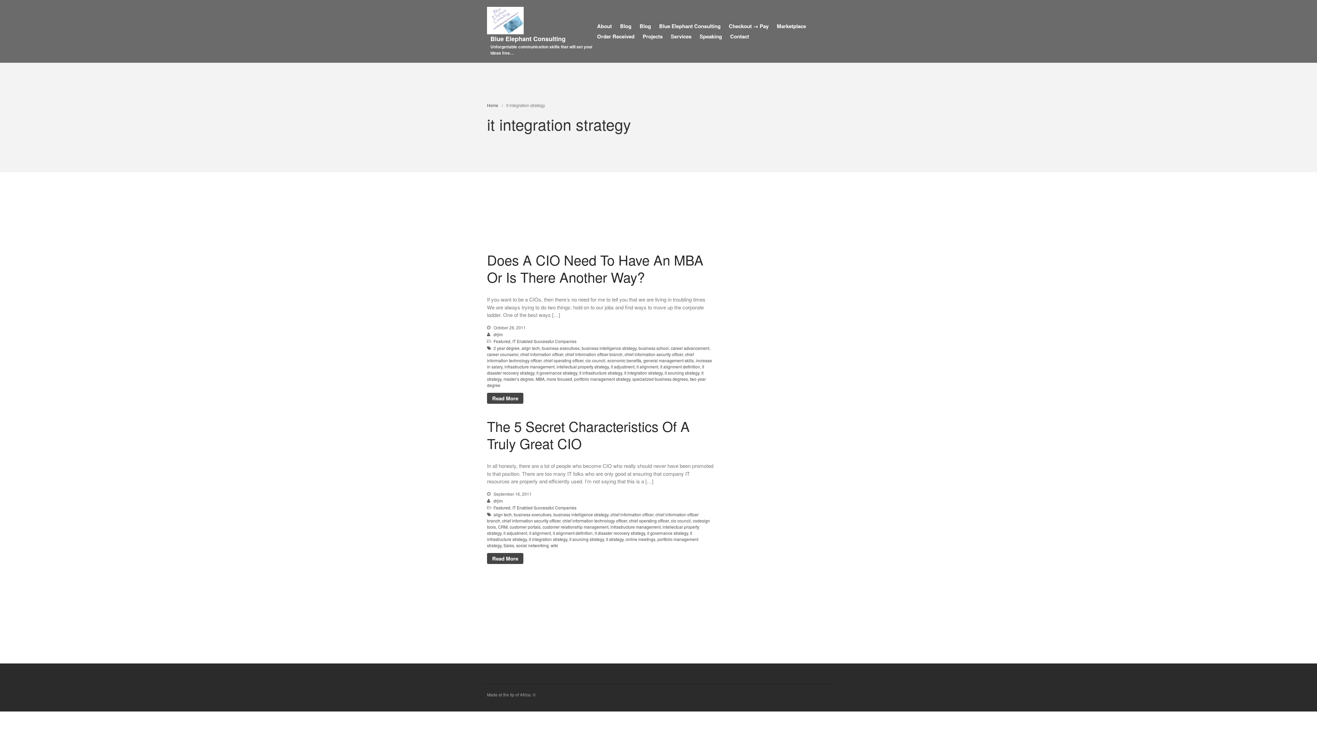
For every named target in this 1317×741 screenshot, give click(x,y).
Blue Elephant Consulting (528, 38)
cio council (595, 360)
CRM (503, 527)
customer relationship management (575, 527)
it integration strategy (643, 373)
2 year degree (507, 348)
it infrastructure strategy (600, 373)
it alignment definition (680, 366)
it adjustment (622, 366)
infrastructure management (530, 366)
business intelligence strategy (609, 348)
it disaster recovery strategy (620, 533)
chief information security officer (654, 354)
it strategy (615, 539)
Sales (508, 545)
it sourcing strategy (682, 373)
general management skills (668, 360)
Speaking (711, 36)
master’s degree (518, 379)
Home (492, 105)
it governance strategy (556, 373)
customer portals (525, 527)
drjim (498, 334)
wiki (554, 545)
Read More (505, 398)
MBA (540, 379)
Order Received (615, 36)
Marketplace (791, 26)
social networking (532, 545)
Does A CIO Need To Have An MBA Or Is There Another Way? (595, 268)
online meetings (640, 539)
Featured (502, 341)
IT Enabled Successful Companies (544, 341)
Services (681, 36)
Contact (739, 36)
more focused (559, 379)
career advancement (690, 348)
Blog (625, 26)
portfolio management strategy (602, 379)
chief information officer (541, 354)
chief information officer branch (593, 354)
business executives (561, 348)
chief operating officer (563, 360)
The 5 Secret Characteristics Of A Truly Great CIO (588, 434)
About (604, 26)
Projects (653, 36)
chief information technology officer (594, 521)
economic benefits (624, 360)
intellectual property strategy (583, 366)
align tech (531, 348)
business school (654, 348)
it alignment (647, 366)
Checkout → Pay (749, 26)
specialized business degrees (660, 379)
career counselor (502, 354)
